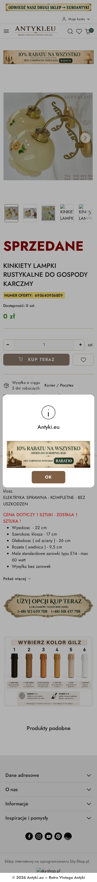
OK (48, 477)
